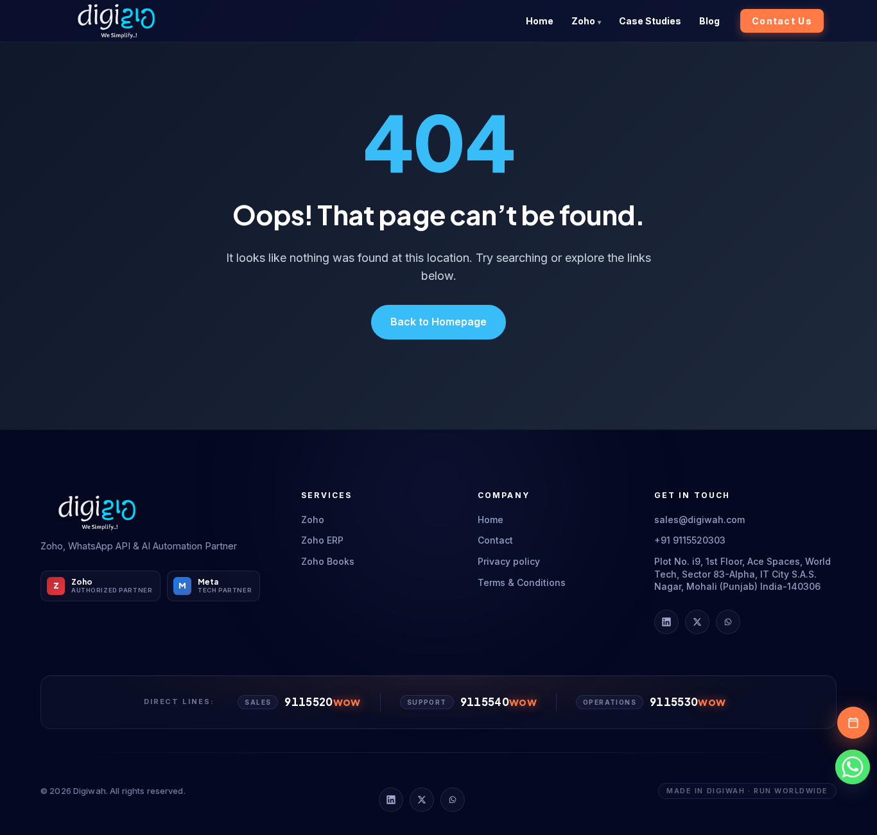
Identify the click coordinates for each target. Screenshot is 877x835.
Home (539, 20)
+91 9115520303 (689, 540)
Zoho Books (327, 561)
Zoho (583, 20)
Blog (709, 20)
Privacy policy (509, 561)
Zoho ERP (322, 540)
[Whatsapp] (852, 767)
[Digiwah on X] (697, 622)
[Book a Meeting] (853, 723)
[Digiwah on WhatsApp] (728, 622)
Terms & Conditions (522, 582)
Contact (495, 540)
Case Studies (650, 20)
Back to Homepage (438, 321)
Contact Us (782, 20)
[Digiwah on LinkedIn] (666, 622)
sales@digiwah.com (699, 519)
